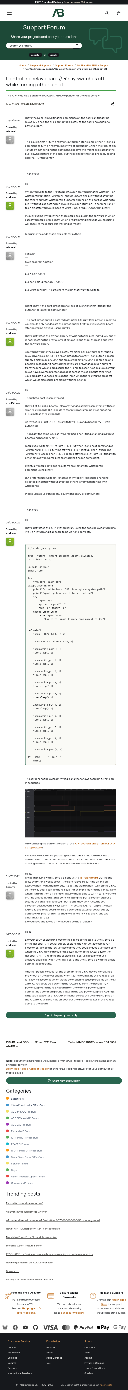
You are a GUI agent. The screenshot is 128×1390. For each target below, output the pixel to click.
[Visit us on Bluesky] (5, 1327)
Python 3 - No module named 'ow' (24, 1203)
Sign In (54, 54)
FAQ (48, 1362)
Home (22, 65)
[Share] (109, 104)
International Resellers (20, 1373)
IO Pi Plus (17, 95)
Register (35, 54)
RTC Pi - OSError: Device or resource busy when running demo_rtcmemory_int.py (49, 1254)
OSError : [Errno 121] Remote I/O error (26, 1211)
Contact (12, 1347)
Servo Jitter (12, 1271)
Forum (49, 1352)
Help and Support (40, 65)
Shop (87, 1352)
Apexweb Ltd (106, 1385)
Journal (88, 1357)
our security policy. (72, 1312)
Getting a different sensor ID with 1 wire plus (29, 1279)
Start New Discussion (66, 1080)
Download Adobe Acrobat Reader (27, 1068)
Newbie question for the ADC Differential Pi (29, 1262)
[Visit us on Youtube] (25, 1327)
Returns (12, 1362)
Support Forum (64, 65)
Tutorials (50, 1347)
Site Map (89, 1373)
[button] (8, 10)
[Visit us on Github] (35, 1327)
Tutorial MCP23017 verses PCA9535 (92, 1042)
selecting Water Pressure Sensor (24, 1245)
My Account (14, 1352)
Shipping (12, 1357)
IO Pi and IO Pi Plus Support (93, 65)
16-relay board (89, 877)
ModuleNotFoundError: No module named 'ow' (31, 1237)
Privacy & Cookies (94, 1362)
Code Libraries (54, 1357)
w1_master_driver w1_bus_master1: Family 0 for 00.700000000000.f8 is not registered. (53, 1220)
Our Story (89, 1347)
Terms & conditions (94, 1368)
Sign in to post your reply (61, 1015)
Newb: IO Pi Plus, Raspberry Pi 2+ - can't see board (33, 1228)
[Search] (70, 13)
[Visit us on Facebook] (15, 1327)
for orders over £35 (64, 2)
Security (12, 1368)
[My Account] (106, 12)
